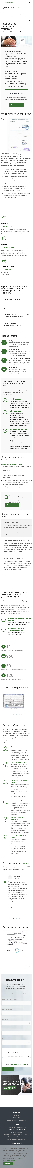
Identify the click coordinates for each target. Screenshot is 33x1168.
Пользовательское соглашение (16, 1120)
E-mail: (4, 1038)
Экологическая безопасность (16, 1137)
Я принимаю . (17, 1064)
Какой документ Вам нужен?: (9, 999)
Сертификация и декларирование (16, 1127)
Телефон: (5, 1029)
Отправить (8, 1069)
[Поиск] (30, 3)
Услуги (16, 1124)
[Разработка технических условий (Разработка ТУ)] (16, 37)
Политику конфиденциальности (20, 1064)
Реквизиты (16, 1117)
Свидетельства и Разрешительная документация (16, 1134)
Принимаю (7, 1163)
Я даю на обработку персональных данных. (17, 1060)
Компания (16, 1112)
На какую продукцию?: (7, 1009)
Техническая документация (16, 1129)
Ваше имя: (5, 1019)
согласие (10, 1059)
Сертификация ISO (16, 1132)
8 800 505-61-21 (9, 8)
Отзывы (16, 1115)
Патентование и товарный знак (16, 1139)
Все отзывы (26, 863)
